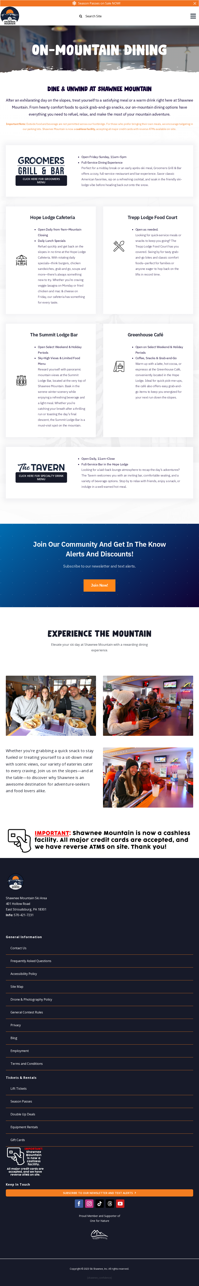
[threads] (110, 1203)
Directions (13, 923)
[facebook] (79, 1203)
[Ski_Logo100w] (9, 8)
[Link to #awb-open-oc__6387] (193, 16)
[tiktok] (99, 1203)
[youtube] (120, 1203)
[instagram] (89, 1203)
